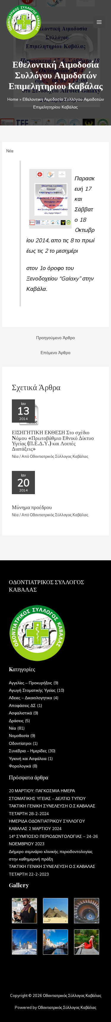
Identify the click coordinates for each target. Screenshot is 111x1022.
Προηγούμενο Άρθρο (55, 337)
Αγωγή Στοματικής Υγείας (32, 690)
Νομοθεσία (19, 735)
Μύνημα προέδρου (32, 507)
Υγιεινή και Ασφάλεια (27, 758)
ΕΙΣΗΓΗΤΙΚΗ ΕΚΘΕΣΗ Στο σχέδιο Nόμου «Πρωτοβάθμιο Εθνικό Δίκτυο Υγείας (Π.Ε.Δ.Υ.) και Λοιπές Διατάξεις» (53, 440)
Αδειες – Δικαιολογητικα (30, 697)
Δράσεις (16, 720)
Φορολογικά (20, 765)
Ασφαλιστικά (20, 712)
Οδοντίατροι (20, 743)
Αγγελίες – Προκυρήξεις (30, 682)
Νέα (9, 150)
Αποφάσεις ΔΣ (22, 705)
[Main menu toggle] (99, 22)
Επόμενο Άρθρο (55, 352)
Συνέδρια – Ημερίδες (28, 750)
